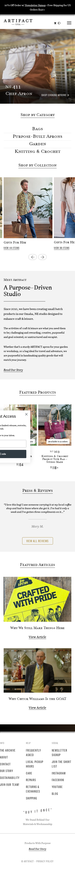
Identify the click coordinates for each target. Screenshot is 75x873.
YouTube (57, 786)
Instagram (59, 773)
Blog (55, 793)
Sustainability (10, 777)
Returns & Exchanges (33, 788)
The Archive (8, 750)
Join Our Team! (9, 784)
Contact (5, 764)
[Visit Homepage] (18, 22)
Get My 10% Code (37, 453)
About (4, 757)
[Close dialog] (68, 414)
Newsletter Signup (35, 5)
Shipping (31, 798)
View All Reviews (37, 541)
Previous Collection (32, 257)
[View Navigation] (69, 22)
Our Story (6, 770)
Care (29, 773)
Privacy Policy (45, 861)
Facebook (58, 779)
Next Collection (42, 257)
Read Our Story (13, 370)
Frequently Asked (33, 752)
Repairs (31, 779)
